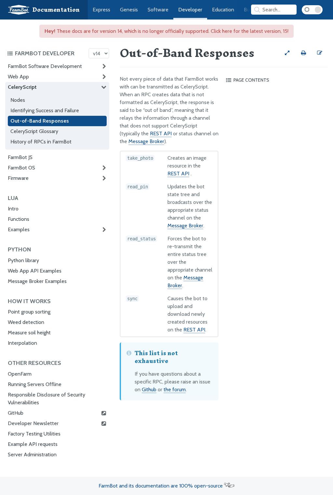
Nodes (17, 100)
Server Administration (32, 454)
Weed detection (26, 322)
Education (223, 10)
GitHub (15, 413)
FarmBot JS (20, 157)
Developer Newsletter (33, 423)
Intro (13, 209)
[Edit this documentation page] (320, 53)
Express (101, 10)
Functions (18, 219)
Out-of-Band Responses (39, 121)
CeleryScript (22, 87)
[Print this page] (303, 53)
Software (158, 10)
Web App (18, 77)
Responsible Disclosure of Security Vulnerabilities (46, 399)
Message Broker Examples (37, 281)
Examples (19, 229)
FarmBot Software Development (45, 66)
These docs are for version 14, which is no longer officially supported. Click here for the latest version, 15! (166, 31)
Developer (190, 10)
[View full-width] (287, 53)
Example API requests (33, 444)
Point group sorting (29, 312)
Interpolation (22, 343)
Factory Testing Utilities (34, 434)
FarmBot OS (21, 168)
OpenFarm (20, 374)
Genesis (129, 10)
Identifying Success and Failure (44, 110)
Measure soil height (29, 332)
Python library (23, 260)
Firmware (18, 178)
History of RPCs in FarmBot (41, 142)
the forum (175, 389)
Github (149, 389)
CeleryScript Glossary (34, 131)
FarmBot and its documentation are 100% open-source (161, 486)
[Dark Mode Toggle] (312, 9)
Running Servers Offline (34, 384)
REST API (161, 133)
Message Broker (146, 141)
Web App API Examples (34, 271)
